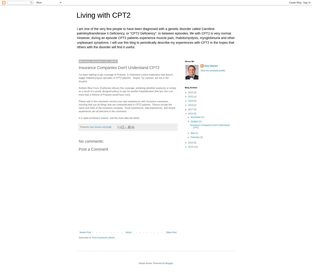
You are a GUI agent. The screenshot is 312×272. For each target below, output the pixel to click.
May (193, 133)
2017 (191, 109)
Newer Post (85, 232)
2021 (191, 96)
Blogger (169, 263)
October (195, 121)
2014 (191, 147)
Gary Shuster (211, 66)
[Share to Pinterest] (133, 127)
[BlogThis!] (122, 127)
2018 (191, 105)
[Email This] (119, 127)
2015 (191, 142)
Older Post (171, 232)
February (195, 137)
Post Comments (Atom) (103, 237)
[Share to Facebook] (129, 127)
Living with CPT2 (104, 15)
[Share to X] (126, 127)
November (196, 117)
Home (129, 232)
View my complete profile (213, 70)
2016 (191, 113)
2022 (191, 92)
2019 (191, 101)
